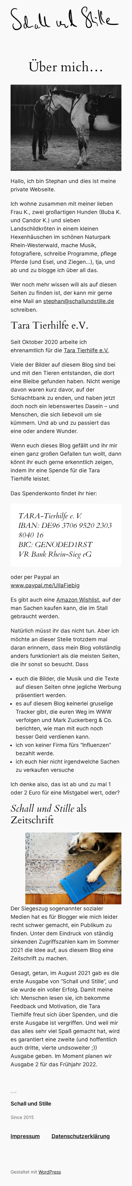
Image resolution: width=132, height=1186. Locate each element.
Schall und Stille (31, 1103)
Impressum (25, 1136)
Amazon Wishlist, (78, 600)
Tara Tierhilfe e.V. (86, 350)
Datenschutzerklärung (81, 1136)
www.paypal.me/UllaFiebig (45, 585)
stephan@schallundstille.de (78, 301)
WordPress (49, 1172)
